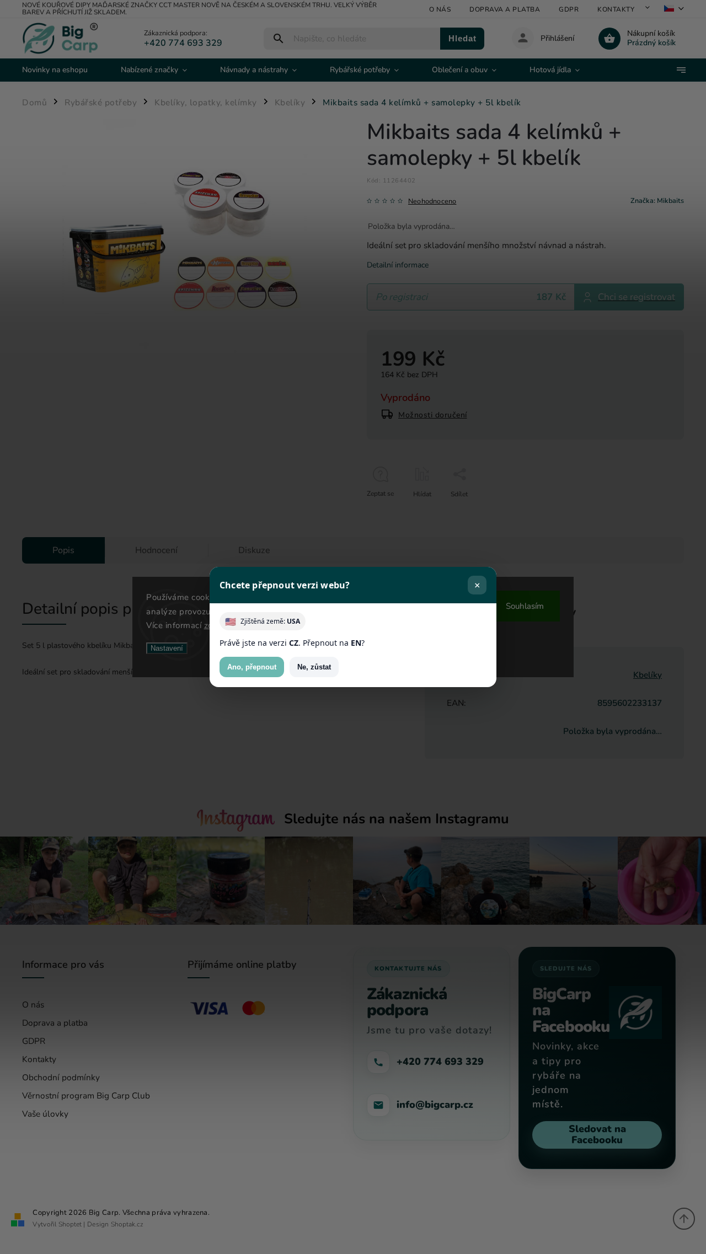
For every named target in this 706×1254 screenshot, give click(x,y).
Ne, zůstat (314, 667)
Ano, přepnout (251, 667)
